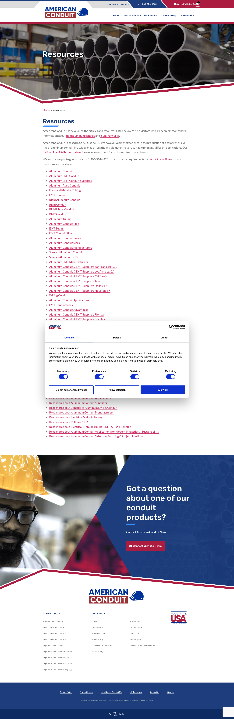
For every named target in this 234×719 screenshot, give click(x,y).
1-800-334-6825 (147, 700)
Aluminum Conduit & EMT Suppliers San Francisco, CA (83, 266)
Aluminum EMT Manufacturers (68, 262)
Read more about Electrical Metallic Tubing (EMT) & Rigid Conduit (90, 426)
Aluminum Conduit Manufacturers (70, 247)
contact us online (159, 159)
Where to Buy (169, 15)
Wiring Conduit (58, 295)
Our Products (150, 15)
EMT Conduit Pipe (60, 233)
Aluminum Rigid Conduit (64, 185)
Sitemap (170, 692)
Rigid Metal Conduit (61, 209)
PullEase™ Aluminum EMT (54, 621)
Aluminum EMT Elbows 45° (54, 633)
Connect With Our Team (102, 645)
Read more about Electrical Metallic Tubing (75, 417)
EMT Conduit (57, 195)
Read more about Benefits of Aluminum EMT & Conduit (83, 407)
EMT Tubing (56, 228)
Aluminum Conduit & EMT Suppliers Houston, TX (79, 290)
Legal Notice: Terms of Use (111, 692)
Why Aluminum (131, 15)
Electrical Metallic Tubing (65, 190)
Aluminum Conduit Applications (69, 300)
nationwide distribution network (63, 152)
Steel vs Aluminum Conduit (66, 252)
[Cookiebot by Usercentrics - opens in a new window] (171, 327)
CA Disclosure (136, 627)
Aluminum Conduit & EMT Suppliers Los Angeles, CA (81, 271)
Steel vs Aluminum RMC (64, 257)
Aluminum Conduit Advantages (68, 309)
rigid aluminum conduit (80, 135)
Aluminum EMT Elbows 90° (54, 627)
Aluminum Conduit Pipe (64, 223)
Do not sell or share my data (71, 389)
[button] (109, 4)
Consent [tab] (69, 337)
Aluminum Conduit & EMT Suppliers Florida (76, 314)
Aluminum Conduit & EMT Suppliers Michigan (77, 319)
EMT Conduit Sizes (61, 305)
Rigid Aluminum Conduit (64, 199)
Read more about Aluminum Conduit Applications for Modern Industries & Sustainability (104, 431)
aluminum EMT (109, 135)
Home (116, 15)
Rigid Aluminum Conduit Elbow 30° (57, 663)
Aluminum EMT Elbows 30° (54, 639)
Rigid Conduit (57, 204)
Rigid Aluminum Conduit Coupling (57, 670)
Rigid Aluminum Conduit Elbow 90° (57, 651)
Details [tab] (117, 337)
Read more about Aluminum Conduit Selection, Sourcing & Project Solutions (96, 436)
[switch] (99, 376)
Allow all (163, 389)
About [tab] (164, 337)
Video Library (97, 651)
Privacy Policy (136, 621)
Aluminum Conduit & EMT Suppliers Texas (75, 281)
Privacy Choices (86, 692)
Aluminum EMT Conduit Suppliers (70, 180)
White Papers (135, 639)
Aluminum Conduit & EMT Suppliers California (78, 276)
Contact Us (134, 633)
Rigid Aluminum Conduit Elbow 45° (57, 657)
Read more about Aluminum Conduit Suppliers (78, 403)
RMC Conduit (57, 214)
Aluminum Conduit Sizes (64, 242)
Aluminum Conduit (61, 171)
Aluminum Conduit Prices (65, 238)
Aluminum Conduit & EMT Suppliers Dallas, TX (78, 286)
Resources (186, 15)
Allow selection (117, 389)
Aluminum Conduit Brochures (142, 645)
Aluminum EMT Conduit (64, 176)
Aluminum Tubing (60, 219)
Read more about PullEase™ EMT (69, 422)
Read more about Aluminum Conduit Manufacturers (81, 412)
